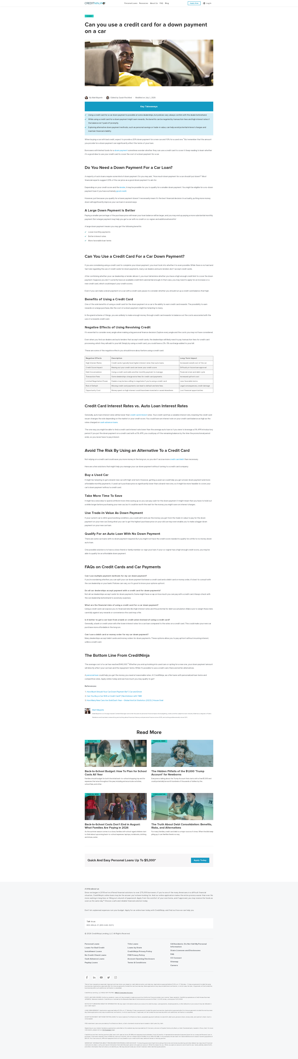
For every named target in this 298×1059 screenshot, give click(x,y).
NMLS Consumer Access (124, 992)
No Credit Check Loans (95, 955)
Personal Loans (92, 944)
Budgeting (92, 741)
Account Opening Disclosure (141, 959)
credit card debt (177, 459)
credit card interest (138, 415)
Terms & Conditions (137, 963)
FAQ (172, 954)
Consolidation (159, 794)
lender (122, 187)
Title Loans (133, 944)
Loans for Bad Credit (95, 948)
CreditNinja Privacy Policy (140, 951)
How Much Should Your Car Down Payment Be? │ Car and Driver (114, 692)
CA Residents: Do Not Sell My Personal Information (188, 945)
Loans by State (135, 948)
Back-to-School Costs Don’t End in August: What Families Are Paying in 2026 (112, 826)
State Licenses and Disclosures (185, 950)
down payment (121, 150)
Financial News (159, 741)
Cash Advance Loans (94, 959)
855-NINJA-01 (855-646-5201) (100, 925)
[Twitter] (108, 977)
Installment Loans (93, 951)
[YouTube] (101, 977)
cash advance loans (109, 422)
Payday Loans (91, 963)
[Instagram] (115, 977)
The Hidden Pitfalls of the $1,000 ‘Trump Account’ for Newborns (177, 773)
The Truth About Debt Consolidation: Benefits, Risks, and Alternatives (181, 826)
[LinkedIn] (94, 977)
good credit (121, 191)
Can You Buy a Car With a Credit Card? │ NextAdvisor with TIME (114, 696)
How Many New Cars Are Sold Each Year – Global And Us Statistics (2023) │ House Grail (125, 700)
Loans (89, 16)
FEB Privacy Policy (136, 955)
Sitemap (174, 962)
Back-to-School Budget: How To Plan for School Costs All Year (116, 773)
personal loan (92, 675)
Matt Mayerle (98, 710)
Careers (174, 965)
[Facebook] (87, 977)
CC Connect (176, 958)
